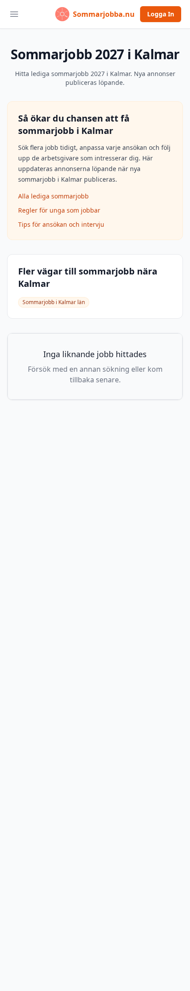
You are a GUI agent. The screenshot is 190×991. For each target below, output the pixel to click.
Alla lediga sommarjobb (53, 196)
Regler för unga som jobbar (59, 210)
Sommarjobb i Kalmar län (54, 302)
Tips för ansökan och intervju (61, 224)
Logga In (160, 14)
